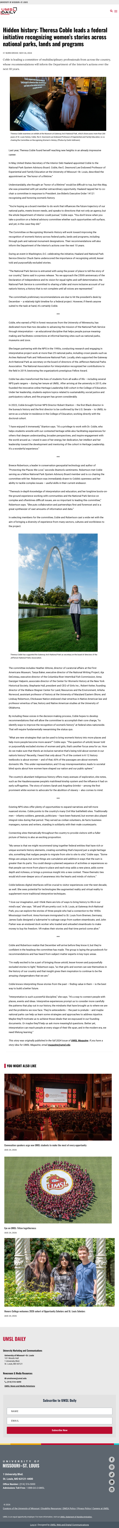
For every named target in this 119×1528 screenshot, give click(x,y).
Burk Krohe (12, 53)
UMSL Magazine (79, 1040)
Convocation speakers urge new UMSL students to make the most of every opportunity (45, 1145)
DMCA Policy (69, 1508)
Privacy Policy (84, 1508)
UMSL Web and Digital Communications (69, 1525)
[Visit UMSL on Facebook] (112, 1459)
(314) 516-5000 (27, 1484)
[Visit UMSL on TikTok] (112, 1474)
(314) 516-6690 (14, 1382)
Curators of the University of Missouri (21, 1508)
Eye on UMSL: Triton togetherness (20, 1228)
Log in (33, 1525)
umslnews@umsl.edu (17, 1378)
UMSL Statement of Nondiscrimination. (76, 1517)
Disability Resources (51, 1508)
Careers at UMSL (101, 1508)
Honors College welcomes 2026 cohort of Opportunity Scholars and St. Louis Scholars (44, 1311)
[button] (115, 11)
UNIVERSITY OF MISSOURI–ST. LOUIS (14, 2)
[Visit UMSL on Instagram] (112, 1467)
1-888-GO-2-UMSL (35, 1488)
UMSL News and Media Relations (19, 1386)
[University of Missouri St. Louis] (21, 1466)
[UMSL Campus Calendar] (112, 1489)
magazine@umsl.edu (59, 1044)
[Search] (111, 11)
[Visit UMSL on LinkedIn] (112, 1482)
